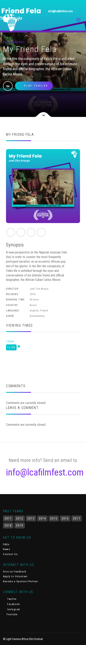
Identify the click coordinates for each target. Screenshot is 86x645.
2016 (65, 518)
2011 (8, 518)
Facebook (13, 604)
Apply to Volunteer (15, 576)
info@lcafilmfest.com (60, 11)
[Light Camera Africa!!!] (10, 22)
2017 (76, 518)
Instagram (13, 609)
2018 (8, 525)
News (6, 549)
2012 (19, 518)
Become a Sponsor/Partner (20, 581)
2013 (31, 518)
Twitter (11, 598)
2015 (53, 518)
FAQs (6, 544)
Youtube (12, 614)
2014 (42, 518)
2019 (19, 525)
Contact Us (10, 554)
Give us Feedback (14, 571)
